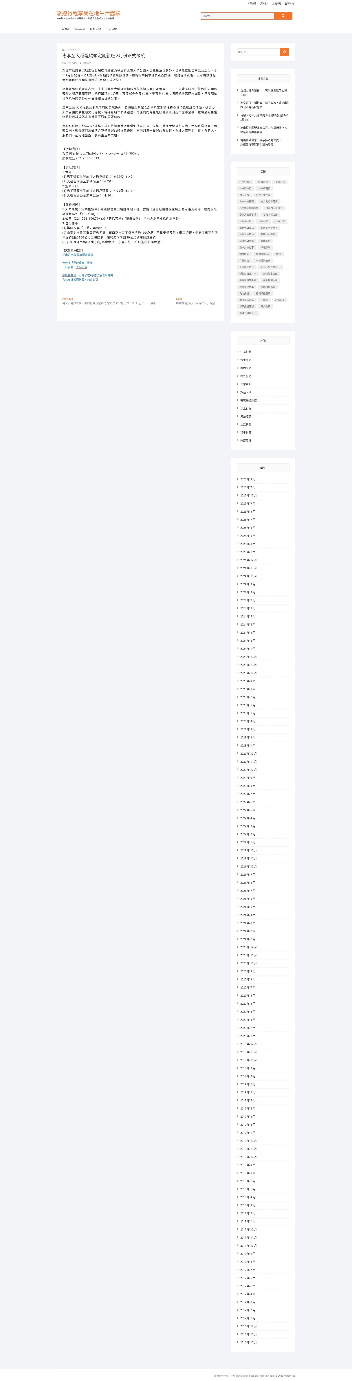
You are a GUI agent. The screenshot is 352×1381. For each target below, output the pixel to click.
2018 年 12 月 (248, 1140)
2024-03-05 (71, 50)
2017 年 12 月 (248, 1229)
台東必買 (280, 221)
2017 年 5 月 (247, 1286)
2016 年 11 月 (248, 1334)
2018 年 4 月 (247, 1197)
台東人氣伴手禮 (247, 214)
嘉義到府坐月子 (269, 227)
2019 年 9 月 (247, 1068)
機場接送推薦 (246, 299)
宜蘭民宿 (244, 260)
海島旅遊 (245, 416)
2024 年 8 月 (247, 592)
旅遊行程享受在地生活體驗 (89, 13)
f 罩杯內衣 (244, 181)
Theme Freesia (266, 1375)
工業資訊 (251, 3)
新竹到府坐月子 (247, 273)
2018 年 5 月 (247, 1189)
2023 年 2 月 (247, 737)
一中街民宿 (264, 188)
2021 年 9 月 (247, 874)
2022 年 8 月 (247, 786)
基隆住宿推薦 (268, 234)
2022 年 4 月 (247, 818)
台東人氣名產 (270, 214)
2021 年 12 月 (248, 850)
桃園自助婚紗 (268, 286)
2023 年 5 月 (247, 713)
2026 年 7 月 (247, 487)
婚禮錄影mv (262, 254)
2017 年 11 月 (248, 1237)
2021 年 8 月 (247, 882)
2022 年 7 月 (247, 794)
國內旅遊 (245, 368)
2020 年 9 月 (247, 971)
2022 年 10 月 (248, 769)
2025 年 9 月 (247, 503)
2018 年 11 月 (248, 1149)
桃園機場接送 (270, 280)
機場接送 (244, 293)
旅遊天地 (276, 3)
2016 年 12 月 (248, 1326)
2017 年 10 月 (248, 1245)
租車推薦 (245, 432)
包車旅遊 (245, 360)
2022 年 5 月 (247, 810)
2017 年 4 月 (247, 1294)
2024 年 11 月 (248, 568)
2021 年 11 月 (248, 858)
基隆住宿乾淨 (246, 234)
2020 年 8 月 (247, 979)
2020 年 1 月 (247, 1036)
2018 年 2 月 (247, 1213)
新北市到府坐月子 (270, 267)
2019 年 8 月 (247, 1076)
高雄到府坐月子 (247, 313)
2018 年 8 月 (247, 1173)
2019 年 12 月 (248, 1044)
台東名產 (263, 221)
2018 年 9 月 (247, 1165)
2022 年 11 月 (248, 761)
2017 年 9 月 (247, 1253)
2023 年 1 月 (247, 745)
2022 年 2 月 (247, 834)
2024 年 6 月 (247, 608)
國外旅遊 (245, 376)
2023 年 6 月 (247, 705)
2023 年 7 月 (247, 697)
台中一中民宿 (246, 201)
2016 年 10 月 (248, 1342)
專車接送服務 (263, 260)
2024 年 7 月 (247, 600)
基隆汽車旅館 (246, 240)
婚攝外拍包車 (246, 247)
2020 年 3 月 (247, 1019)
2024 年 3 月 (247, 632)
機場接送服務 (248, 400)
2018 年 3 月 (247, 1205)
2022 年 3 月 (247, 826)
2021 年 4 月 (247, 915)
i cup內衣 (280, 181)
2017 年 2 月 (247, 1310)
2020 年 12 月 (248, 947)
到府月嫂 (244, 195)
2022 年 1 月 (247, 842)
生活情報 (289, 3)
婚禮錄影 (244, 254)
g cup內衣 (262, 181)
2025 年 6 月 (247, 527)
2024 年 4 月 (247, 624)
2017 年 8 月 (247, 1261)
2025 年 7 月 (247, 519)
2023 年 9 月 (247, 681)
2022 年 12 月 (248, 753)
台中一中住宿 (263, 195)
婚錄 (278, 254)
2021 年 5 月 (247, 907)
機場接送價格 (263, 293)
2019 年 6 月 (247, 1092)
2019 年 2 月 (247, 1124)
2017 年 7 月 (247, 1270)
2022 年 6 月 (247, 802)
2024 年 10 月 (248, 576)
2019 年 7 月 (247, 1084)
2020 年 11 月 (248, 955)
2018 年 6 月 (247, 1181)
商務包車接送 (246, 227)
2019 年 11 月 (248, 1052)
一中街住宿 (245, 188)
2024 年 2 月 (247, 640)
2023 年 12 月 (248, 657)
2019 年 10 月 (248, 1060)
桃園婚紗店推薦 (247, 280)
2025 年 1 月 (247, 552)
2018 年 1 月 (247, 1221)
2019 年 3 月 (247, 1116)
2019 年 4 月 (247, 1108)
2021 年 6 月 (247, 899)
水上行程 (245, 408)
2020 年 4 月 (247, 1011)
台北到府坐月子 (269, 201)
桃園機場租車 (246, 286)
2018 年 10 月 (248, 1157)
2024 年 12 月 (248, 560)
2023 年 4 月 (247, 721)
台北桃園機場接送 (248, 208)
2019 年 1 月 (247, 1132)
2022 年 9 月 (247, 778)
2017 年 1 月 (247, 1318)
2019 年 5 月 (247, 1100)
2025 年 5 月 (247, 536)
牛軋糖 (264, 299)
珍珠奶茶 (280, 299)
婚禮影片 (265, 247)
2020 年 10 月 (248, 963)
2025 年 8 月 (247, 511)
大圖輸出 (265, 240)
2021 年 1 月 (247, 939)
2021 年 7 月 (247, 890)
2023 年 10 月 (248, 673)
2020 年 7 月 (247, 987)
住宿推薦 (245, 352)
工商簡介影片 (246, 267)
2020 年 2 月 (247, 1028)
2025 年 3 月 (247, 544)
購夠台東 (265, 306)
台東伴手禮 (245, 221)
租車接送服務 (246, 306)
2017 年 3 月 (247, 1302)
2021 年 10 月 (248, 866)
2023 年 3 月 (247, 729)
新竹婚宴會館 (270, 273)
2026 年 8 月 (247, 479)
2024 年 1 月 (247, 648)
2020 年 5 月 (247, 1003)
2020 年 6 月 (247, 995)
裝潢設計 (264, 3)
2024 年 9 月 (247, 584)
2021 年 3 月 (247, 923)
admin (74, 63)
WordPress (289, 1375)
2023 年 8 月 (247, 689)
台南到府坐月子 (274, 208)
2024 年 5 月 (247, 616)
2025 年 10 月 (248, 495)
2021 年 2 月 (247, 931)
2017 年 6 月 (247, 1278)
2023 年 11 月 (248, 665)
